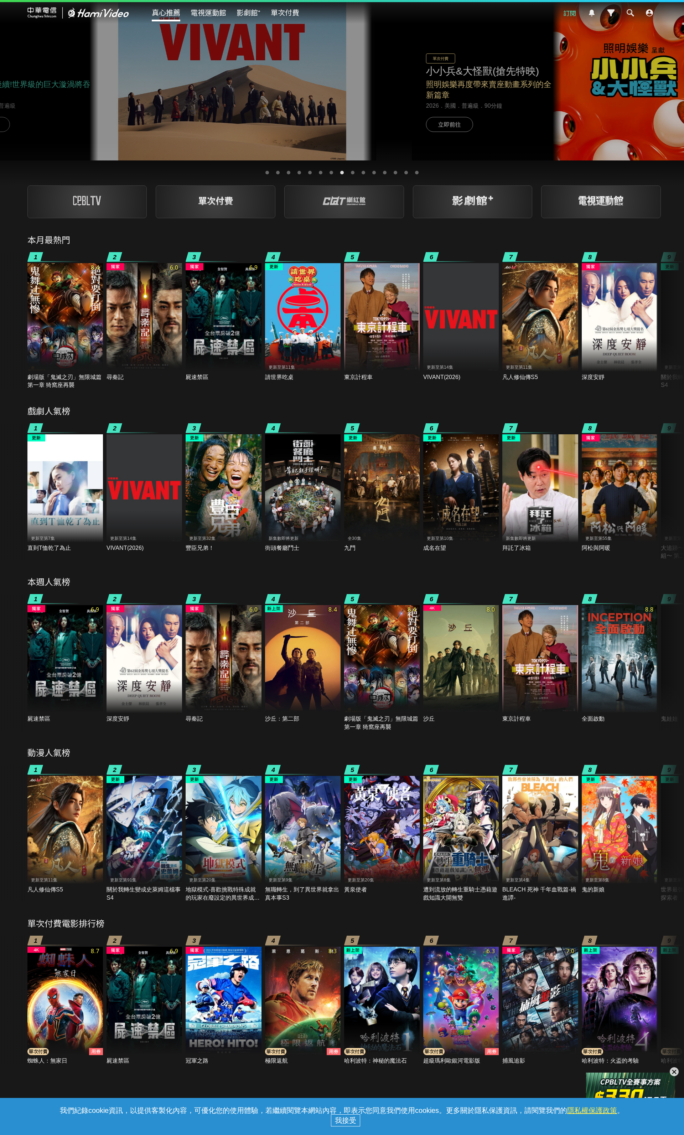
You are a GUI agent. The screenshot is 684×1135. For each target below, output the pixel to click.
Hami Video (78, 13)
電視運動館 (208, 12)
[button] (267, 172)
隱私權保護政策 (592, 1110)
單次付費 (285, 12)
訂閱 (569, 12)
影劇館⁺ (248, 12)
